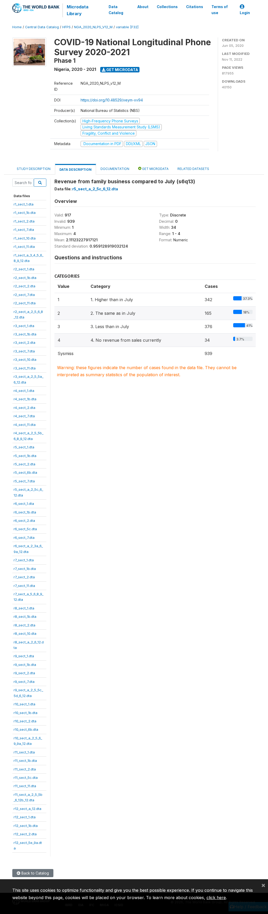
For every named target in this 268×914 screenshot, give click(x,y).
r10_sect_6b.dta (26, 729)
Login (245, 13)
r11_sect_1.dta (24, 752)
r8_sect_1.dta (24, 608)
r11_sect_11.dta (25, 786)
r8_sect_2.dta (24, 625)
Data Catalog (116, 10)
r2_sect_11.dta (25, 303)
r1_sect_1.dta (24, 204)
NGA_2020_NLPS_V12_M (93, 27)
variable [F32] (127, 27)
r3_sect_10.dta (25, 359)
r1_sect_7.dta (24, 229)
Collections (167, 7)
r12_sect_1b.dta (26, 826)
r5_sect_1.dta (24, 447)
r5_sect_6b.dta (25, 472)
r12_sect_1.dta (25, 817)
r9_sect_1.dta (24, 656)
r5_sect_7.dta (24, 481)
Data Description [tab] (75, 170)
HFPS (66, 27)
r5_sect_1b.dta (25, 456)
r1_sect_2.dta (24, 221)
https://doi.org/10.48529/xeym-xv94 (112, 100)
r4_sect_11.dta (25, 424)
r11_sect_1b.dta (25, 760)
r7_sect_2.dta (24, 577)
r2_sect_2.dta (24, 286)
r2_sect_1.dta (24, 269)
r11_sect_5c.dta (26, 777)
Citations (194, 7)
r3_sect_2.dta (24, 342)
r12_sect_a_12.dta (27, 809)
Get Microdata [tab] (155, 169)
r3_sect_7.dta (24, 351)
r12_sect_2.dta (25, 834)
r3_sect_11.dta (25, 368)
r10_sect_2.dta (25, 721)
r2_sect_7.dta (24, 295)
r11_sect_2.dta (25, 769)
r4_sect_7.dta (24, 416)
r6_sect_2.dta (24, 520)
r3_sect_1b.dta (25, 334)
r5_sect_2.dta (24, 464)
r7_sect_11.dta (24, 586)
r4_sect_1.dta (24, 391)
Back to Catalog (34, 873)
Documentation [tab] (114, 169)
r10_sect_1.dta (24, 704)
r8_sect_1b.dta (25, 616)
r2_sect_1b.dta (25, 278)
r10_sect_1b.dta (25, 713)
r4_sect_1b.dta (25, 399)
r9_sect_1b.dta (25, 664)
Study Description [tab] (34, 169)
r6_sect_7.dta (24, 537)
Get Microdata (121, 69)
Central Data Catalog (42, 27)
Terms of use (219, 10)
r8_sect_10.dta (25, 633)
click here (216, 897)
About (142, 7)
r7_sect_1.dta (24, 560)
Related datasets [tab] (193, 169)
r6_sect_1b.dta (25, 512)
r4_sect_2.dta (24, 407)
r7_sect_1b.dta (25, 569)
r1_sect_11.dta (24, 246)
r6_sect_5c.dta (25, 529)
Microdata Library (77, 10)
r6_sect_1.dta (24, 503)
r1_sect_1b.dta (25, 212)
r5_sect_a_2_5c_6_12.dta (95, 189)
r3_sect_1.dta (24, 326)
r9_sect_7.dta (24, 681)
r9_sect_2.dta (24, 673)
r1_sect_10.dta (25, 238)
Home (17, 27)
